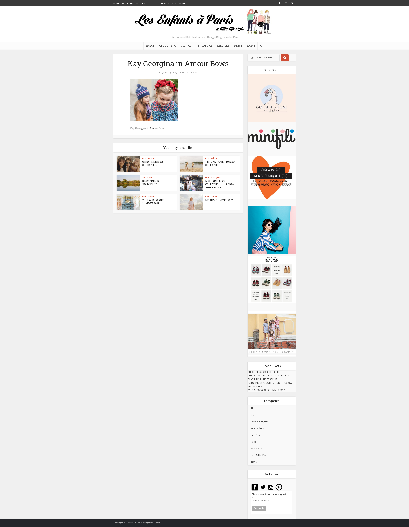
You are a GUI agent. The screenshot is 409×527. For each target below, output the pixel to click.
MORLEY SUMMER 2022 (219, 200)
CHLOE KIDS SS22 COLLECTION (152, 163)
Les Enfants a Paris (187, 72)
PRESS (174, 3)
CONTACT (140, 3)
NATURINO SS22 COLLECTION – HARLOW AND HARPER (219, 184)
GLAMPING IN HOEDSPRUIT (150, 182)
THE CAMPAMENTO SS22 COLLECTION (220, 163)
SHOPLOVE (152, 3)
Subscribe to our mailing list (269, 494)
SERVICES (164, 3)
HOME (116, 3)
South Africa (148, 177)
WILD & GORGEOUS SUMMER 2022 (153, 201)
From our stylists (213, 177)
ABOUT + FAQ (127, 3)
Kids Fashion (148, 158)
